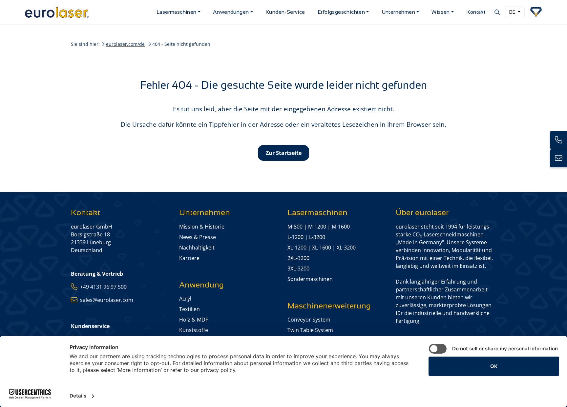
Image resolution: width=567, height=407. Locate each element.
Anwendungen (231, 12)
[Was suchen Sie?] (496, 12)
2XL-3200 (298, 258)
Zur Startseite (284, 153)
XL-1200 (296, 247)
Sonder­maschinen (310, 279)
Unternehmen (398, 12)
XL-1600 (321, 247)
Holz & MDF (193, 319)
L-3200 (317, 237)
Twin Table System (310, 330)
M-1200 (317, 226)
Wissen (440, 12)
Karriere (189, 258)
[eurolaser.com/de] (88, 12)
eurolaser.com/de (125, 44)
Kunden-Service (285, 12)
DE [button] (512, 12)
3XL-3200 (298, 268)
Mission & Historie (201, 226)
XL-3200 (346, 247)
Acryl (185, 298)
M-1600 (341, 226)
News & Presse (197, 237)
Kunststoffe (193, 330)
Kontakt (476, 12)
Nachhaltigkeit (197, 247)
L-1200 (295, 237)
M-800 (295, 226)
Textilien (189, 309)
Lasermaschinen (177, 12)
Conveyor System (308, 319)
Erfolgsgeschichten (341, 12)
